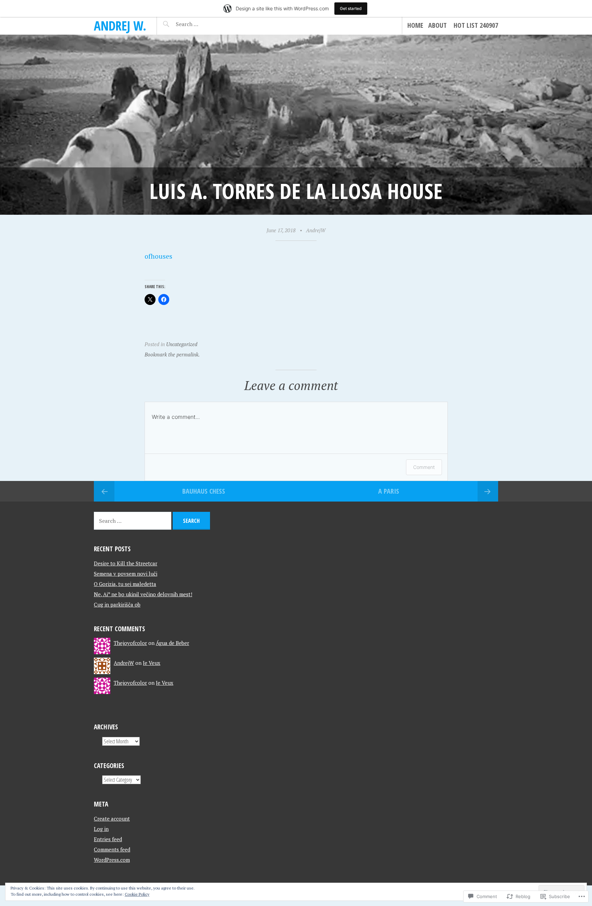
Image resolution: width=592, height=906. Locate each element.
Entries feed (108, 839)
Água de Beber (172, 642)
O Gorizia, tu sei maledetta (125, 583)
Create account (112, 818)
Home (415, 25)
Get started (351, 8)
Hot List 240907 (476, 25)
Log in (101, 828)
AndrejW (315, 230)
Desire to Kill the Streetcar (125, 563)
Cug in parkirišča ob (117, 604)
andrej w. (120, 25)
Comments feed (112, 849)
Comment (424, 467)
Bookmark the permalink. (172, 354)
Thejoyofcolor (130, 642)
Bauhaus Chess (203, 491)
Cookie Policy (137, 894)
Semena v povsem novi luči (125, 573)
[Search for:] (204, 24)
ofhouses (158, 256)
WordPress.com (112, 859)
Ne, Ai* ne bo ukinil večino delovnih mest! (143, 594)
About (437, 25)
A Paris (388, 491)
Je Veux (151, 662)
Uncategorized (181, 344)
